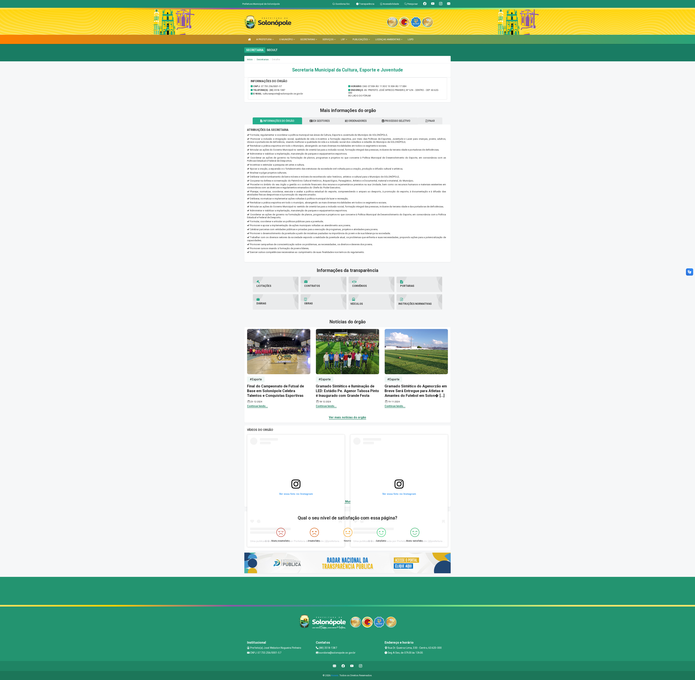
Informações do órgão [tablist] (278, 120)
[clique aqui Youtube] (352, 666)
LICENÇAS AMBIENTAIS (388, 39)
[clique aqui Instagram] (360, 666)
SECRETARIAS (308, 39)
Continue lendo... (257, 406)
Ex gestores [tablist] (321, 120)
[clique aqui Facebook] (343, 666)
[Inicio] (249, 39)
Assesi (334, 675)
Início (250, 59)
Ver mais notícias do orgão (347, 417)
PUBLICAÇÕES (360, 39)
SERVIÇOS (328, 39)
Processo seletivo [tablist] (397, 120)
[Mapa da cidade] (347, 590)
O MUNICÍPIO (286, 39)
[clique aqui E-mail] (334, 666)
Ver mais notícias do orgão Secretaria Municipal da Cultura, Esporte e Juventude (348, 501)
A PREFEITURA (264, 39)
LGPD (411, 39)
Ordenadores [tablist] (357, 120)
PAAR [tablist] (431, 120)
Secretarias (263, 59)
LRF (343, 39)
